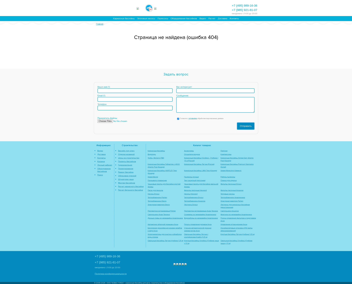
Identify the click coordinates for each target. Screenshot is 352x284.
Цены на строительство (128, 158)
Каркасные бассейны (124, 18)
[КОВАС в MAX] (140, 8)
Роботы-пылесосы (228, 177)
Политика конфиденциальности (111, 273)
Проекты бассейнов (127, 161)
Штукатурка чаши (126, 179)
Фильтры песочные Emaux (231, 184)
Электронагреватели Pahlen (232, 201)
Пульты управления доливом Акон (198, 225)
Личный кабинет (104, 165)
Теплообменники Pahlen (157, 198)
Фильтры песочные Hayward (195, 190)
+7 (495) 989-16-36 (244, 5)
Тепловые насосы (146, 18)
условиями (193, 118)
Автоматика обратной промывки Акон (163, 225)
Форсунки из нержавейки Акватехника (236, 215)
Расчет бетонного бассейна (130, 190)
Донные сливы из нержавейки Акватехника (165, 218)
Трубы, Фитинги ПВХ (156, 158)
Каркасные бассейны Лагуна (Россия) (199, 164)
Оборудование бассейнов (184, 18)
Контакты (234, 18)
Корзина (101, 161)
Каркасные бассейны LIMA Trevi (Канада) (200, 171)
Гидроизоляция (125, 165)
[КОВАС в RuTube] (157, 8)
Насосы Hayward (190, 194)
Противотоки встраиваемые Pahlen (162, 211)
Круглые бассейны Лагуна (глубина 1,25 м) (238, 234)
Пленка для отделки (229, 181)
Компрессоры (226, 154)
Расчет (211, 18)
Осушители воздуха (192, 154)
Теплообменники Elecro (157, 201)
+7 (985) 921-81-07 (244, 10)
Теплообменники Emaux (193, 198)
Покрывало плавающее (157, 181)
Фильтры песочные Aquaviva (232, 190)
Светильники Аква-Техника (159, 215)
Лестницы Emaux (191, 205)
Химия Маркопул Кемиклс (231, 171)
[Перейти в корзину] (216, 7)
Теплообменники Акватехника (233, 198)
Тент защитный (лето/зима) (194, 181)
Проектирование (125, 168)
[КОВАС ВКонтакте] (183, 264)
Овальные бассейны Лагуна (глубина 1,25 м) (165, 241)
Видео (203, 18)
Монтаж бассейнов (126, 183)
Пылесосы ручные (191, 177)
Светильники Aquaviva (230, 211)
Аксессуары (189, 151)
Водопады (152, 154)
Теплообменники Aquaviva (194, 201)
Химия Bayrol (153, 177)
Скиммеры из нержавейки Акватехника (200, 215)
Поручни (224, 151)
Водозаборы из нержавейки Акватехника (201, 218)
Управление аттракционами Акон (234, 225)
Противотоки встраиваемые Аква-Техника (201, 211)
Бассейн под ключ (126, 151)
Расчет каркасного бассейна (131, 186)
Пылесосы (163, 18)
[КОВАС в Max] (175, 264)
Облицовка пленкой (127, 176)
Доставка (222, 18)
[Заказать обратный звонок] (209, 7)
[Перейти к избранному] (194, 7)
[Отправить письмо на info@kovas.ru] (201, 7)
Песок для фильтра (155, 190)
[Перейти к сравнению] (187, 7)
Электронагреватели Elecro (159, 205)
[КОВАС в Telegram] (148, 7)
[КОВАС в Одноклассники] (186, 264)
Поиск (100, 175)
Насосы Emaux (153, 194)
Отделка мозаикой (126, 154)
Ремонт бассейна (125, 172)
